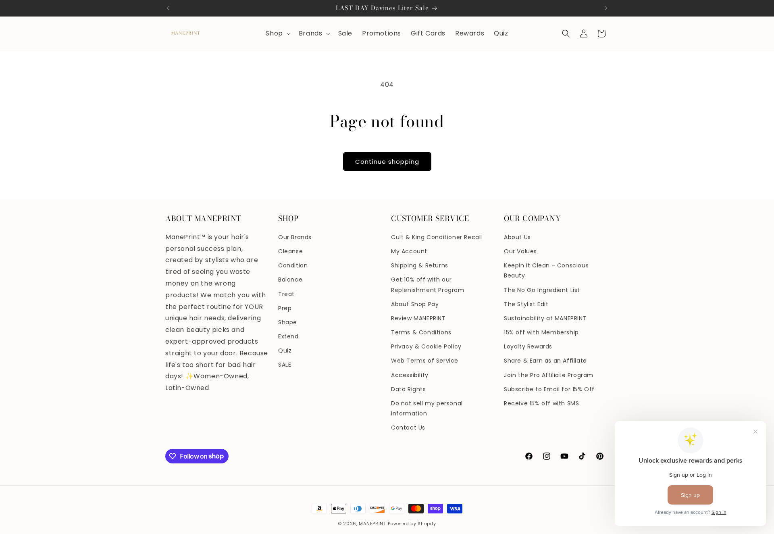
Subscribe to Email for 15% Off (549, 389)
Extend (288, 336)
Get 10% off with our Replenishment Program (427, 284)
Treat (286, 294)
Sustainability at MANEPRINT (545, 318)
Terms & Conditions (421, 332)
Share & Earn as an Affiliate (545, 361)
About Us (517, 237)
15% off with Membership (541, 332)
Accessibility (410, 375)
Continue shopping (387, 161)
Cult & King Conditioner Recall (436, 237)
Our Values (520, 251)
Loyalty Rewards (528, 346)
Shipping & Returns (419, 265)
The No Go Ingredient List (542, 290)
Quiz (284, 350)
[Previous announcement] (168, 8)
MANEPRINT (372, 523)
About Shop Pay (415, 304)
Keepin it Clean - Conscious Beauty (546, 270)
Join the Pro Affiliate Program (548, 375)
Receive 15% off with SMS (541, 403)
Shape (287, 322)
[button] (277, 34)
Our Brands (295, 237)
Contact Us (408, 427)
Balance (290, 279)
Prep (284, 308)
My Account (409, 251)
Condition (293, 265)
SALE (284, 365)
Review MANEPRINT (418, 318)
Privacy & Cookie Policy (426, 346)
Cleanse (290, 251)
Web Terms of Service (424, 361)
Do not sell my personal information (427, 408)
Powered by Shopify (412, 523)
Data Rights (408, 389)
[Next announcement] (606, 8)
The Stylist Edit (526, 304)
